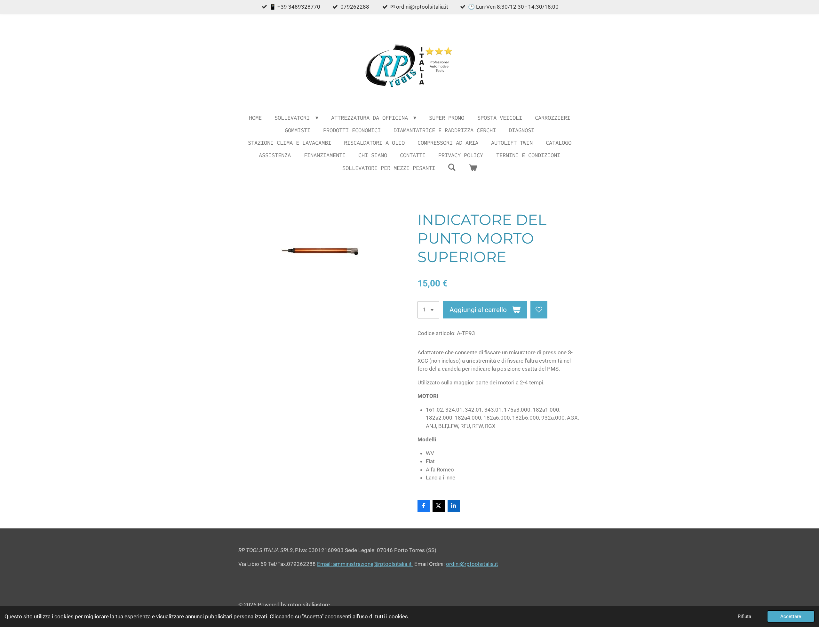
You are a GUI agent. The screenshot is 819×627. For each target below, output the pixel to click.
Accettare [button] (790, 616)
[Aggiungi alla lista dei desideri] (538, 309)
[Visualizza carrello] (472, 168)
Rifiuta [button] (744, 616)
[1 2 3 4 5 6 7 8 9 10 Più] (428, 309)
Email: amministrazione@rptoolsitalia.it (365, 564)
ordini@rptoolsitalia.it (472, 564)
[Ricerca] (452, 167)
